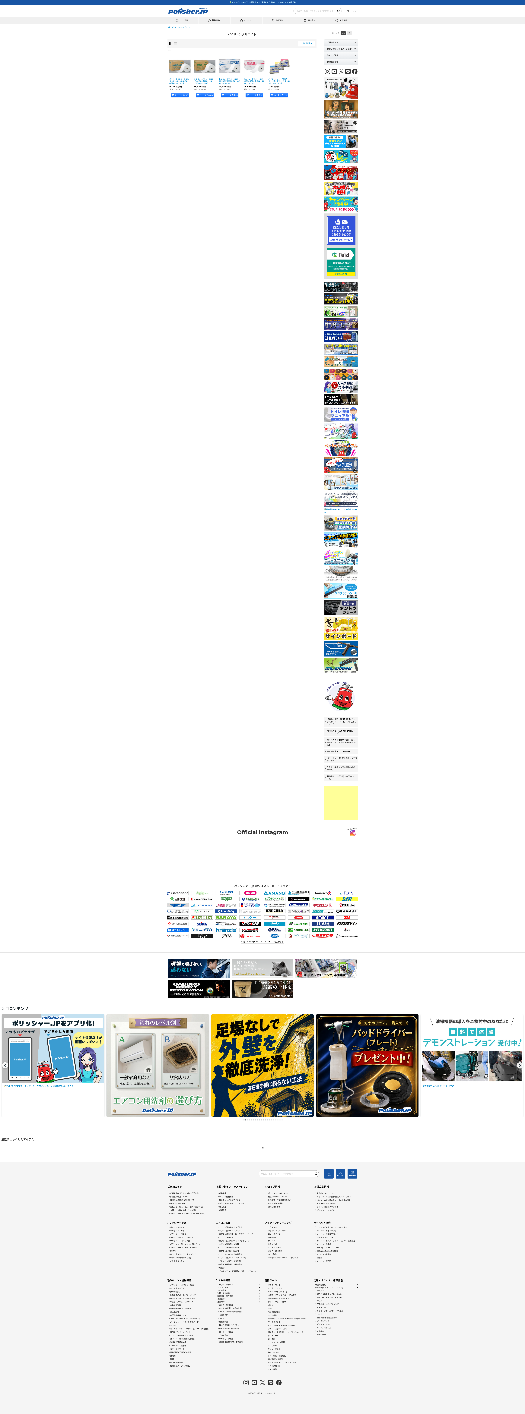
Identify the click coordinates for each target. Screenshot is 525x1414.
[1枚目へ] (243, 1119)
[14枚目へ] (269, 1119)
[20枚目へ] (282, 1119)
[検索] (338, 11)
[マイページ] (354, 10)
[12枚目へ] (265, 1119)
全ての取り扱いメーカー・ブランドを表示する (263, 942)
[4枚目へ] (249, 1119)
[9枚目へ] (259, 1119)
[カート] (348, 10)
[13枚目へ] (267, 1119)
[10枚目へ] (261, 1119)
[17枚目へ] (275, 1119)
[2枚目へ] (245, 1119)
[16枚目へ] (273, 1119)
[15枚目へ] (271, 1119)
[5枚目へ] (251, 1120)
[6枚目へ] (253, 1119)
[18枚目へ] (277, 1119)
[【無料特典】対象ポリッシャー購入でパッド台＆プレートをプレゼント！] (53, 1065)
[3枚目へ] (247, 1119)
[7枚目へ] (255, 1119)
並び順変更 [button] (307, 43)
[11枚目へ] (263, 1119)
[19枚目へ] (280, 1119)
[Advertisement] (341, 803)
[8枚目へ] (257, 1119)
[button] (183, 20)
